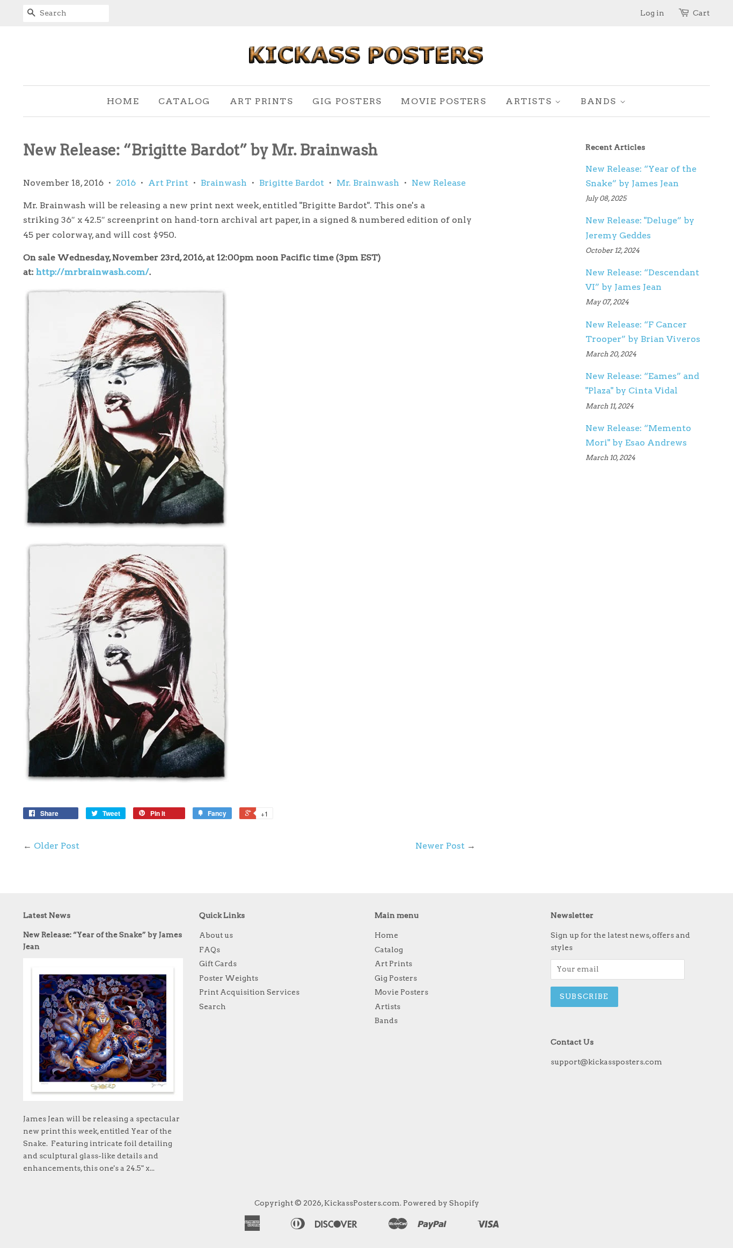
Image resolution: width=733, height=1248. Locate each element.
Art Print (168, 183)
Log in (652, 13)
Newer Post (440, 846)
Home (123, 101)
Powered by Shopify (441, 1203)
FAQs (209, 949)
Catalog (184, 101)
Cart (701, 13)
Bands (600, 101)
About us (216, 935)
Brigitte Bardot (291, 183)
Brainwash (224, 183)
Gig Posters (347, 101)
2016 (126, 183)
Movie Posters (443, 101)
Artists (530, 101)
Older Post (56, 846)
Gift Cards (218, 963)
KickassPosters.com (362, 1203)
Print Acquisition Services (249, 992)
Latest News (46, 915)
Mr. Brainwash (367, 183)
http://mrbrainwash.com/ (92, 272)
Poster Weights (228, 978)
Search (212, 1006)
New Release (439, 183)
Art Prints (262, 101)
